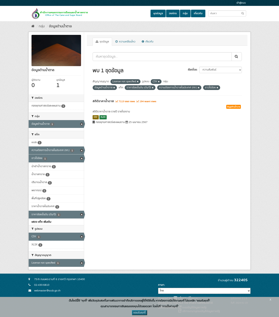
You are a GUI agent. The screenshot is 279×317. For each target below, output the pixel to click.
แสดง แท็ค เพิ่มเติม (41, 222)
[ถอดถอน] (138, 81)
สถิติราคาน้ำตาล (103, 101)
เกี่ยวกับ (198, 13)
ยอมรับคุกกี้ (139, 313)
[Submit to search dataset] (242, 13)
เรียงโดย (192, 70)
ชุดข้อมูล (158, 13)
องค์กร (173, 13)
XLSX (103, 117)
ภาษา (161, 285)
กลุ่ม (185, 13)
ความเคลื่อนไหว (126, 42)
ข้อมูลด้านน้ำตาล (60, 26)
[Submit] (237, 56)
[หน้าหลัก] (33, 26)
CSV (95, 117)
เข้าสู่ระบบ (241, 3)
